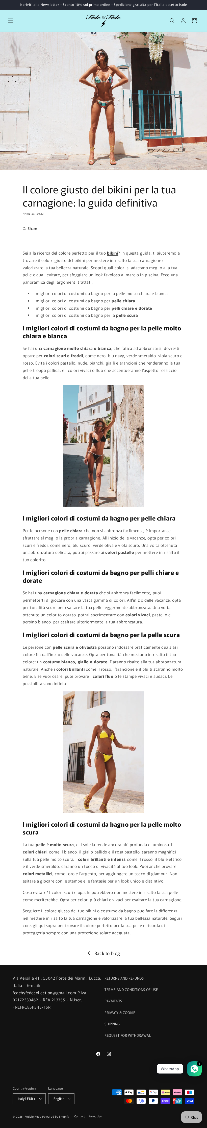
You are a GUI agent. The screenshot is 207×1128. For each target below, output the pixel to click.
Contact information (88, 1116)
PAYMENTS (113, 1000)
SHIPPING (112, 1023)
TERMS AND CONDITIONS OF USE (131, 989)
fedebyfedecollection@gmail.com (45, 992)
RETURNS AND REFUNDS (124, 978)
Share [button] (32, 228)
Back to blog (107, 953)
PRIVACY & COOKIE (120, 1012)
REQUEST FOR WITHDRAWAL (128, 1035)
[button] (10, 20)
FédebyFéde (33, 1116)
